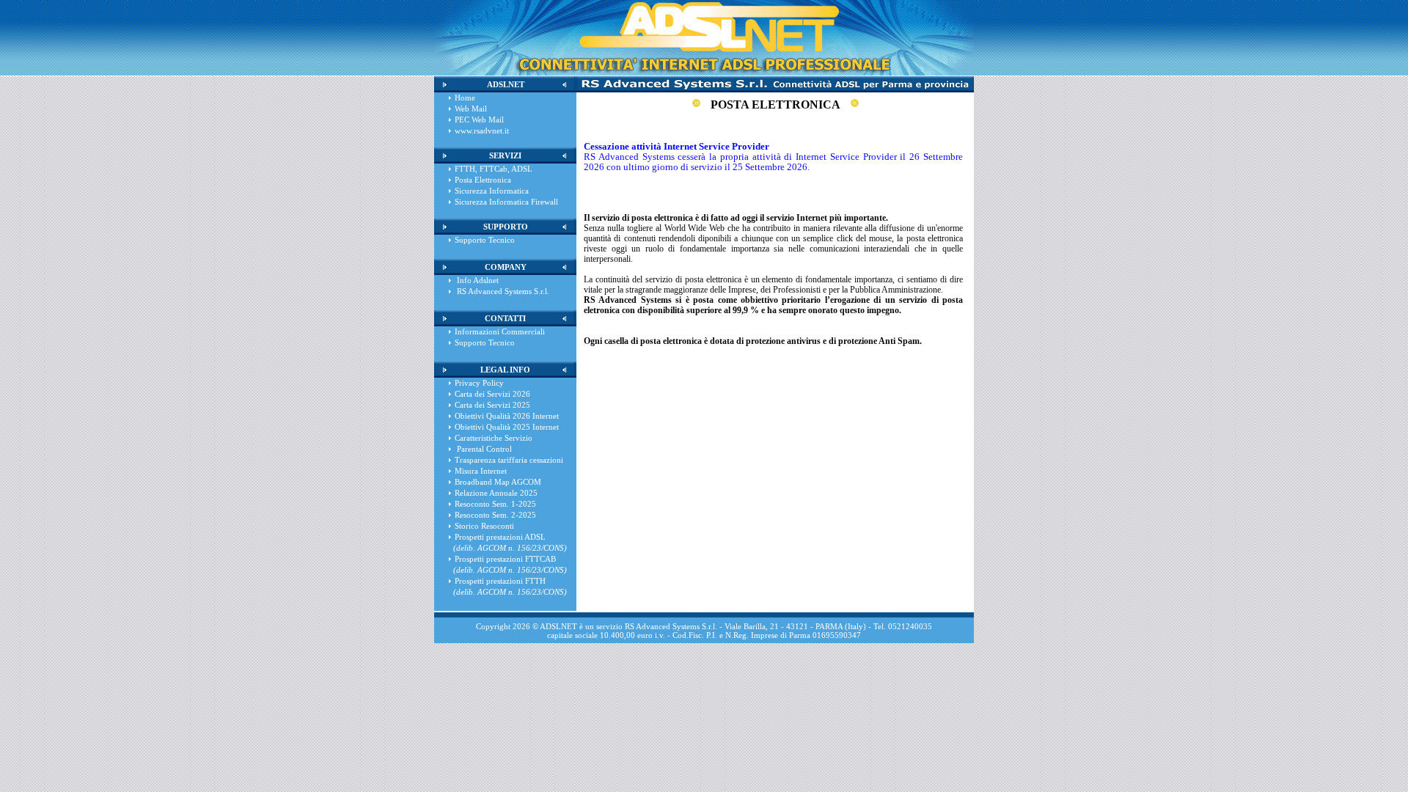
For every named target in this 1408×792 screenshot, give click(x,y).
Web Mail (471, 108)
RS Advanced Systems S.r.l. (502, 291)
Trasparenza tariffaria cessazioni (509, 459)
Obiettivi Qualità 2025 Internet (507, 426)
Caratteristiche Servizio (493, 437)
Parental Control (483, 448)
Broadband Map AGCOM (498, 481)
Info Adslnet (477, 280)
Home (465, 97)
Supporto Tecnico (485, 239)
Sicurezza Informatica (492, 190)
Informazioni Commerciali (500, 331)
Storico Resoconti (484, 525)
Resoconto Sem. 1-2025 (495, 503)
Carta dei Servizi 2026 (492, 393)
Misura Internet (481, 470)
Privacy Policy (479, 382)
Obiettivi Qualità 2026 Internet (507, 415)
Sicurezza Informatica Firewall (506, 201)
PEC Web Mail (479, 119)
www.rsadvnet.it (482, 130)
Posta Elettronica (483, 179)
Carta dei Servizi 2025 (492, 404)
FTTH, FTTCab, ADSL (493, 168)
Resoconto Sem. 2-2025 (495, 514)
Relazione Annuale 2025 (496, 492)
